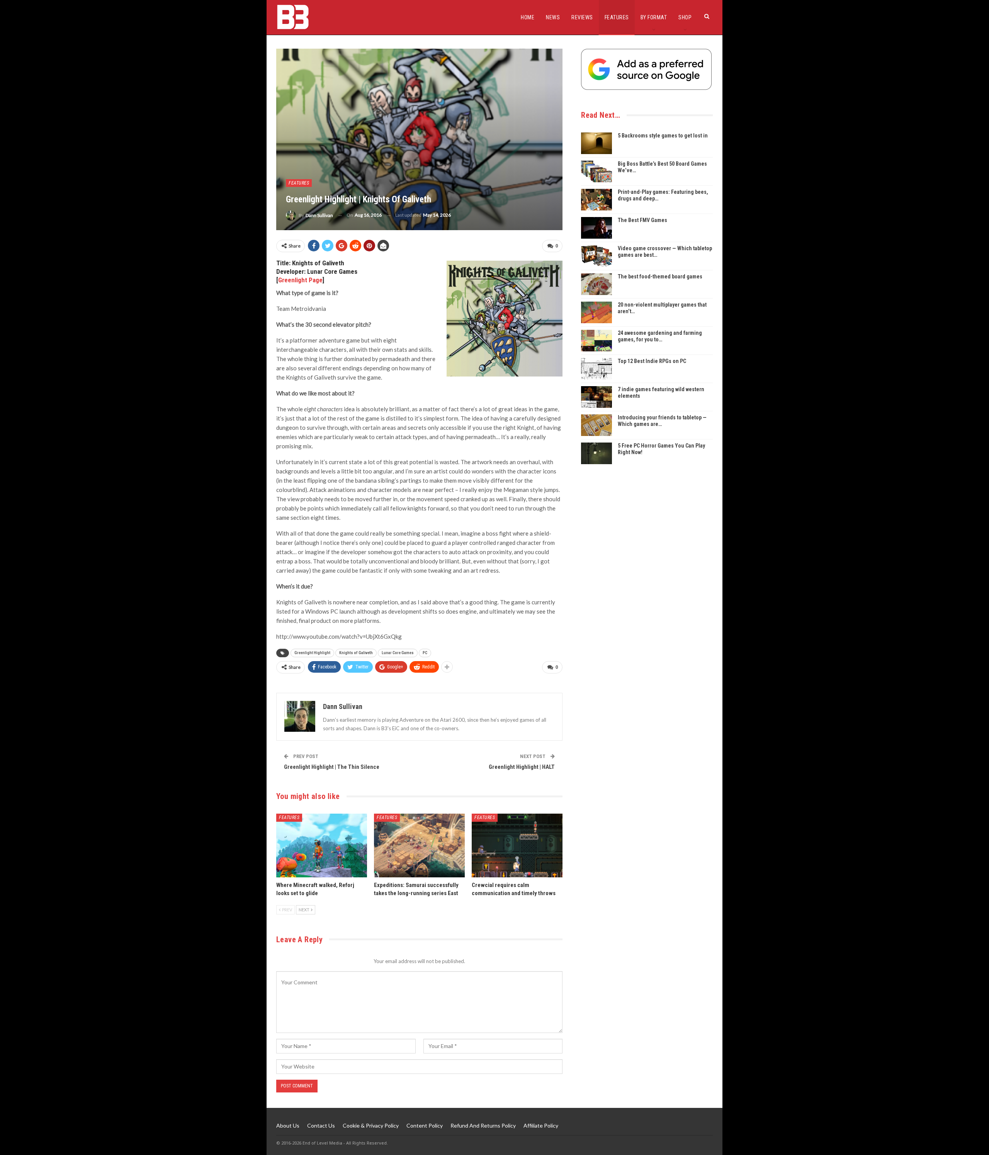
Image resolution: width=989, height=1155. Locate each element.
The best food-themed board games (660, 276)
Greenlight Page (300, 280)
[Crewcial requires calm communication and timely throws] (517, 845)
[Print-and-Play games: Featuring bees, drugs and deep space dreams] (596, 199)
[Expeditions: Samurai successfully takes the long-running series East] (419, 845)
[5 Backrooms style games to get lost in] (596, 143)
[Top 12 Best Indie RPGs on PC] (596, 369)
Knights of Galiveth (356, 653)
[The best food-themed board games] (596, 284)
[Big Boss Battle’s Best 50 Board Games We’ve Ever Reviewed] (596, 171)
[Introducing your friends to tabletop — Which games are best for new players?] (596, 425)
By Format (654, 17)
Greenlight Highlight (312, 653)
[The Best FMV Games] (596, 228)
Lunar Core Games (398, 653)
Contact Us (321, 1125)
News (553, 17)
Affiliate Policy (540, 1125)
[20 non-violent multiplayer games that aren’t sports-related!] (596, 312)
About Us (287, 1125)
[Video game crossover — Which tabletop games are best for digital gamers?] (596, 256)
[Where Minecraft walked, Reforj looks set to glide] (321, 845)
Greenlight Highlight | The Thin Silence (331, 766)
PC (425, 653)
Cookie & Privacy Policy (371, 1125)
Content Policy (424, 1125)
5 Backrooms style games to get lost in (663, 135)
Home (527, 17)
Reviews (582, 17)
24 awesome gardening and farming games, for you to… (660, 336)
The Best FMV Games (642, 220)
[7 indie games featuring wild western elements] (596, 397)
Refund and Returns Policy (483, 1125)
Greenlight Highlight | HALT (522, 766)
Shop (685, 17)
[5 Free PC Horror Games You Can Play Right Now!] (596, 453)
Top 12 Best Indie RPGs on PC (652, 361)
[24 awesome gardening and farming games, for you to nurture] (596, 340)
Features (617, 17)
